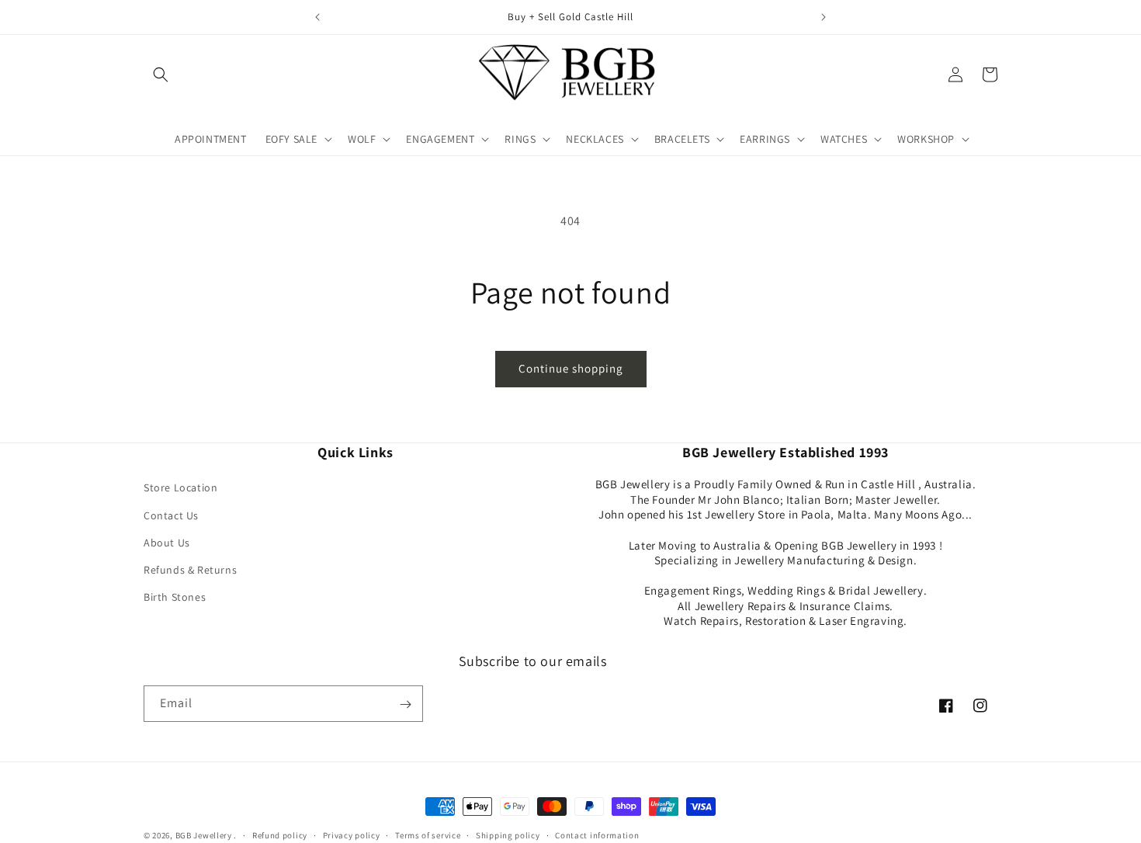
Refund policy (279, 834)
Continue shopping (570, 368)
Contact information (597, 834)
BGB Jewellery (203, 835)
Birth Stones (175, 598)
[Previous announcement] (317, 17)
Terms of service (427, 834)
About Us (167, 543)
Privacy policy (351, 834)
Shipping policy (508, 834)
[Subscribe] (405, 704)
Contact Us (171, 515)
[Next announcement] (823, 17)
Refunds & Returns (190, 570)
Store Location (180, 488)
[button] (161, 74)
